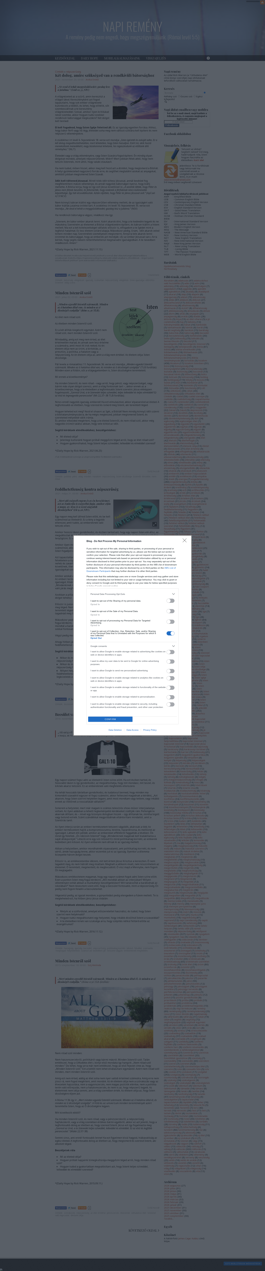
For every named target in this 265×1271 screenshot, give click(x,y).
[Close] (185, 541)
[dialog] (132, 635)
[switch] (171, 601)
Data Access (132, 730)
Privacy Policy (150, 730)
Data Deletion (115, 730)
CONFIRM (110, 719)
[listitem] (132, 594)
